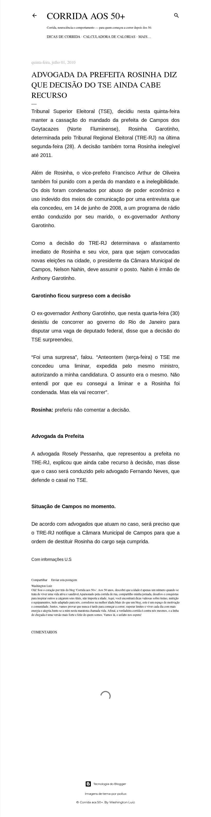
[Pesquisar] (176, 14)
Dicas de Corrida (63, 36)
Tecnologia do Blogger (109, 784)
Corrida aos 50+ (86, 15)
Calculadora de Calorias (109, 36)
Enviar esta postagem (64, 580)
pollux (121, 794)
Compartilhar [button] (39, 580)
